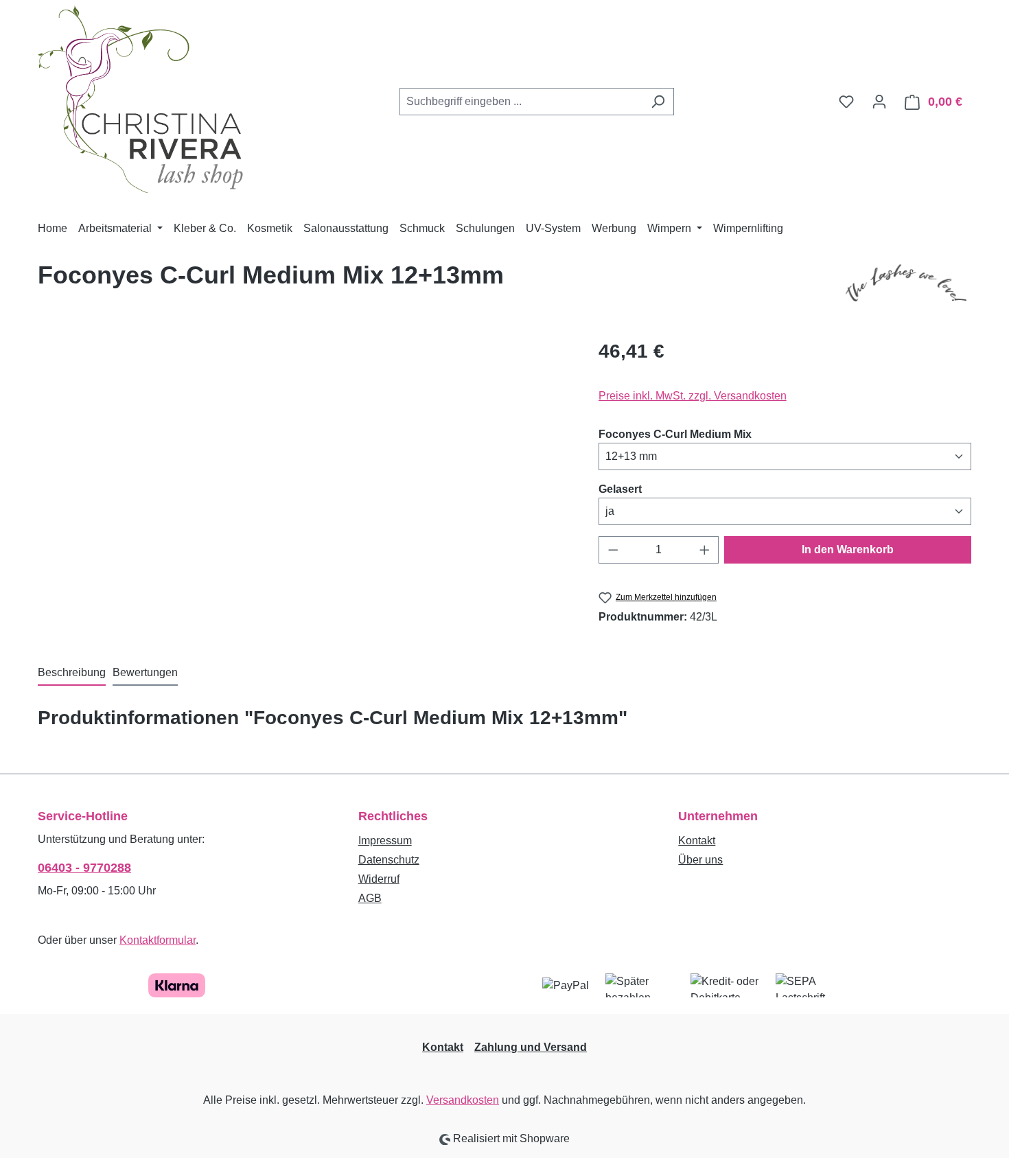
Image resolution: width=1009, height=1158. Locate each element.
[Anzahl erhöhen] (705, 550)
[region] (304, 484)
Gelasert (620, 489)
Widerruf (378, 879)
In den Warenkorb (848, 549)
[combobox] (520, 101)
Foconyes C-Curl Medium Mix (675, 434)
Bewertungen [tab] (145, 672)
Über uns (700, 860)
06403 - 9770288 (84, 868)
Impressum (385, 840)
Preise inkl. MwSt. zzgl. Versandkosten (693, 396)
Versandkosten (462, 1100)
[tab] (72, 673)
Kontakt (696, 840)
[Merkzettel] (846, 101)
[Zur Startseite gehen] (141, 99)
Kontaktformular (157, 940)
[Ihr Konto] (879, 101)
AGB (370, 898)
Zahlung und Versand (530, 1047)
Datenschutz (388, 860)
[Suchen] (658, 101)
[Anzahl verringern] (613, 550)
